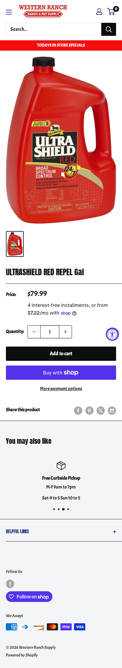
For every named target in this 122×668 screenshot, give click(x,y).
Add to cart (61, 353)
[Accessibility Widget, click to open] (112, 334)
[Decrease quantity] (34, 332)
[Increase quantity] (65, 332)
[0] (111, 11)
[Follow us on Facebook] (10, 583)
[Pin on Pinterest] (89, 410)
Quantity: (15, 331)
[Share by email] (112, 410)
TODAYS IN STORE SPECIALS (61, 45)
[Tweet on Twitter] (101, 410)
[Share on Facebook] (78, 410)
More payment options (61, 389)
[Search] (108, 29)
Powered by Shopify (22, 655)
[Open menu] (9, 12)
